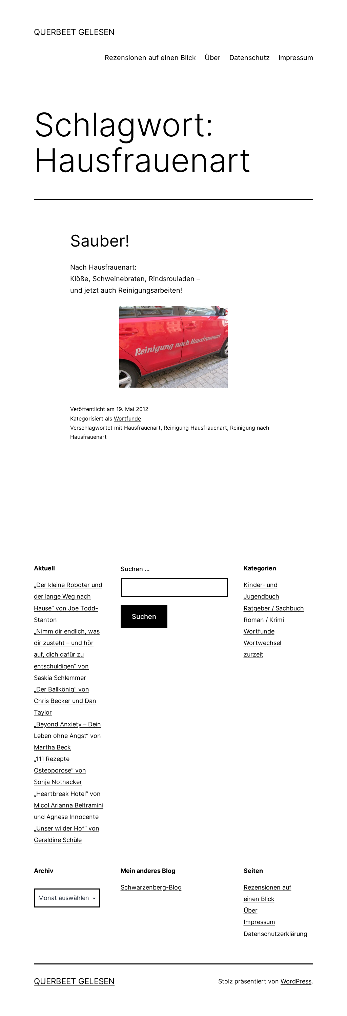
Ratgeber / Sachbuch (274, 608)
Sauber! (99, 241)
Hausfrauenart (142, 427)
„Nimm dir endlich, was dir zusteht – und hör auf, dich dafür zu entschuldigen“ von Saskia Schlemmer (67, 654)
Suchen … (135, 568)
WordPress (296, 981)
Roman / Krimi (264, 619)
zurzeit (253, 654)
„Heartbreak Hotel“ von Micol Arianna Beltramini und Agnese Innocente (68, 805)
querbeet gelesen (74, 32)
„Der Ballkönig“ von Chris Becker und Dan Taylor (65, 701)
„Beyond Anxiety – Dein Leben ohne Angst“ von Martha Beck (67, 736)
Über (212, 58)
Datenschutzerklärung (275, 933)
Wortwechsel (262, 642)
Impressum (296, 58)
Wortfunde (127, 418)
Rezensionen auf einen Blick (150, 58)
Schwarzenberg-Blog (151, 887)
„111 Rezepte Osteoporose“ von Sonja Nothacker (60, 770)
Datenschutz (249, 58)
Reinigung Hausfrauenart (195, 427)
